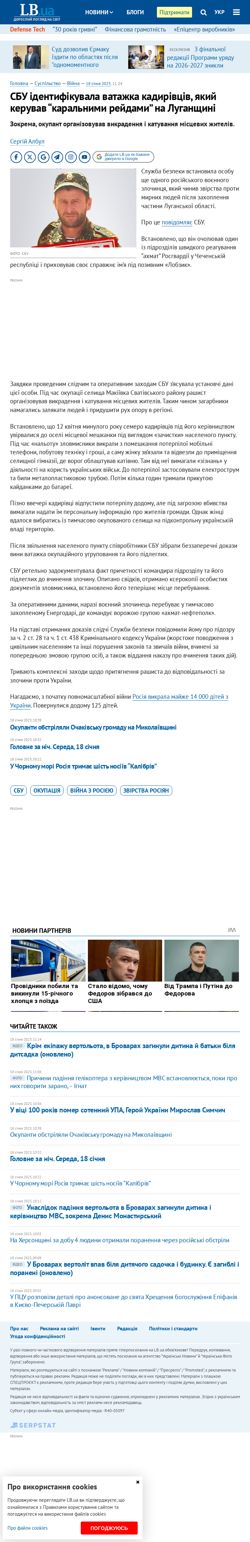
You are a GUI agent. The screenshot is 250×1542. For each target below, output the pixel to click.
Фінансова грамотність (135, 29)
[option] (67, 57)
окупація (47, 790)
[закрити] (137, 1482)
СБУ (18, 790)
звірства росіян (146, 790)
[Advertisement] (125, 329)
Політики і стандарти (173, 1328)
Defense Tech (27, 29)
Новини (96, 12)
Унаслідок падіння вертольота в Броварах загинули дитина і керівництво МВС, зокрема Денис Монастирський (110, 1211)
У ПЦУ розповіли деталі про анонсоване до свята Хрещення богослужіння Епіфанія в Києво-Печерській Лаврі (123, 1301)
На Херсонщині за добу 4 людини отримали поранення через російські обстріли (119, 1240)
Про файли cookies (27, 1528)
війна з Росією (91, 790)
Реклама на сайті (59, 1328)
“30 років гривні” (75, 29)
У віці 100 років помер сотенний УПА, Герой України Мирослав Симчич (117, 1109)
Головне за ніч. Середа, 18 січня (55, 746)
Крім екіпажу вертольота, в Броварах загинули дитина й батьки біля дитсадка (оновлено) (122, 1049)
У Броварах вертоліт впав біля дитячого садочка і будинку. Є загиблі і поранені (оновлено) (124, 1268)
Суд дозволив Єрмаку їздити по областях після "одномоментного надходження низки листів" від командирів (85, 64)
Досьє (131, 36)
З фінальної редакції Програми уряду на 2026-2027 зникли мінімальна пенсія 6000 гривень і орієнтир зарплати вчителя (200, 69)
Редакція (127, 1328)
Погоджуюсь (109, 1528)
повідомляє (177, 222)
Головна (19, 83)
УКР (220, 12)
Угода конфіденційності (37, 1336)
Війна (73, 83)
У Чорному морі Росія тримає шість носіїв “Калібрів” (83, 766)
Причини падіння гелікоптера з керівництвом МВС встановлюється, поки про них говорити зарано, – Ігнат (123, 1082)
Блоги (135, 12)
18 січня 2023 (98, 83)
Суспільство (48, 83)
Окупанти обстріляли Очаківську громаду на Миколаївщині (93, 727)
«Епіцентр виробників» (204, 29)
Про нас (19, 1328)
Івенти (97, 1328)
